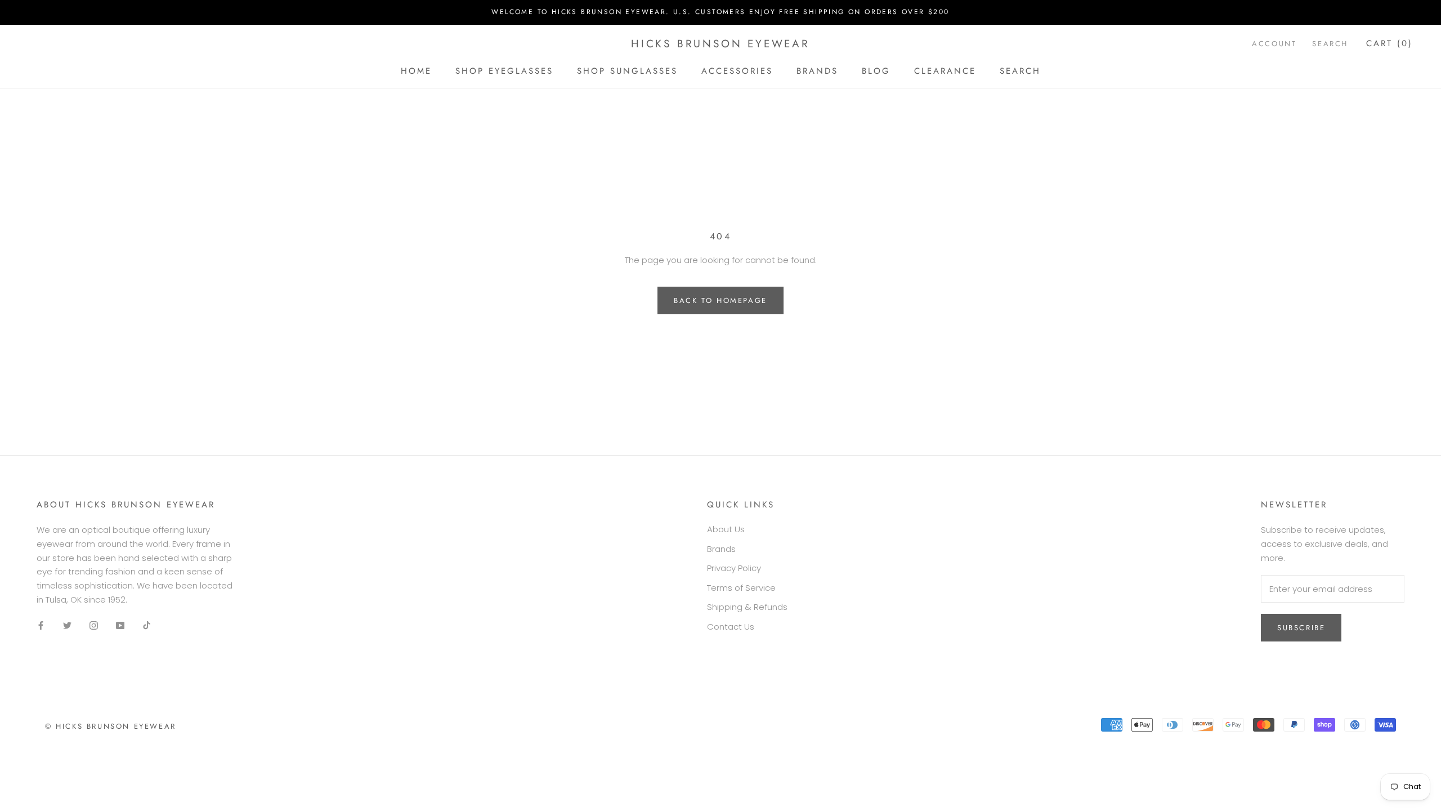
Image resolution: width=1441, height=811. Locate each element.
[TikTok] (146, 625)
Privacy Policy (734, 568)
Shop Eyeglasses (504, 71)
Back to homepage (720, 300)
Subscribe (1301, 627)
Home (416, 71)
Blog (876, 71)
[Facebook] (41, 625)
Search (1020, 71)
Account (1274, 43)
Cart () (1389, 43)
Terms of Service (741, 588)
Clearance (945, 71)
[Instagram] (93, 625)
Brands (817, 71)
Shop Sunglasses (627, 71)
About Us (726, 529)
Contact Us (730, 626)
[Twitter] (67, 625)
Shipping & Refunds (747, 607)
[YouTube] (120, 625)
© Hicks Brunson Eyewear (110, 726)
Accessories (737, 71)
